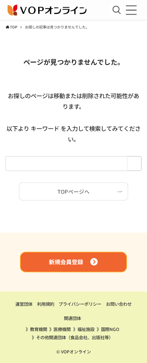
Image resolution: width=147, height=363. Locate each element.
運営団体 (23, 304)
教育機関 (38, 329)
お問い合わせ (119, 304)
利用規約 (45, 304)
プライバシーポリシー (80, 304)
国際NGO (110, 329)
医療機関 (62, 329)
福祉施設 (86, 329)
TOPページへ (73, 191)
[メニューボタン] (131, 9)
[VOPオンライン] (47, 9)
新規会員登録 (66, 262)
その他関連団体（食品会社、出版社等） (74, 337)
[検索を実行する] (116, 10)
